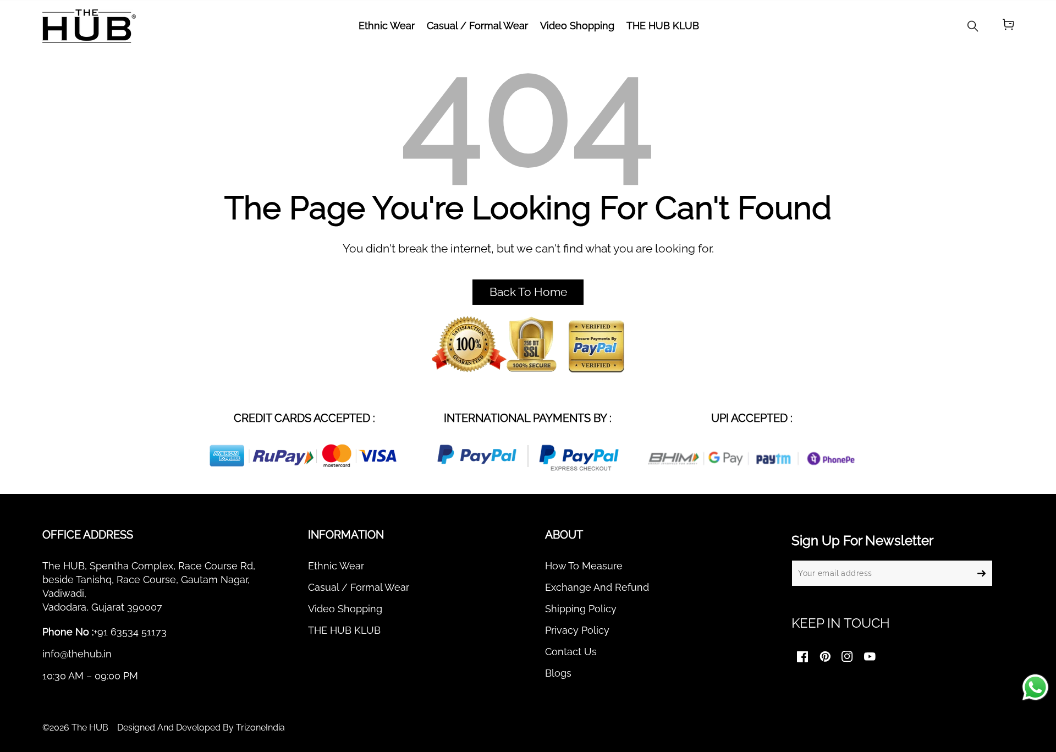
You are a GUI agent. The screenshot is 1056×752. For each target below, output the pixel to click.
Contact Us (571, 651)
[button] (1008, 26)
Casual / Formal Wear (358, 587)
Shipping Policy (581, 608)
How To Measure (584, 566)
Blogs (558, 673)
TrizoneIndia (260, 727)
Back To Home (528, 292)
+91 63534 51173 (130, 632)
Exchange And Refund (597, 587)
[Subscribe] (982, 573)
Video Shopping (345, 608)
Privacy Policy (577, 630)
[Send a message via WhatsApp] (1035, 687)
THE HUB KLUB (344, 630)
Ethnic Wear (336, 566)
